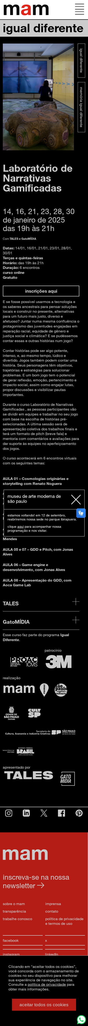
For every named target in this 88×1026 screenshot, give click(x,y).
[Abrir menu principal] (79, 9)
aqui (20, 526)
